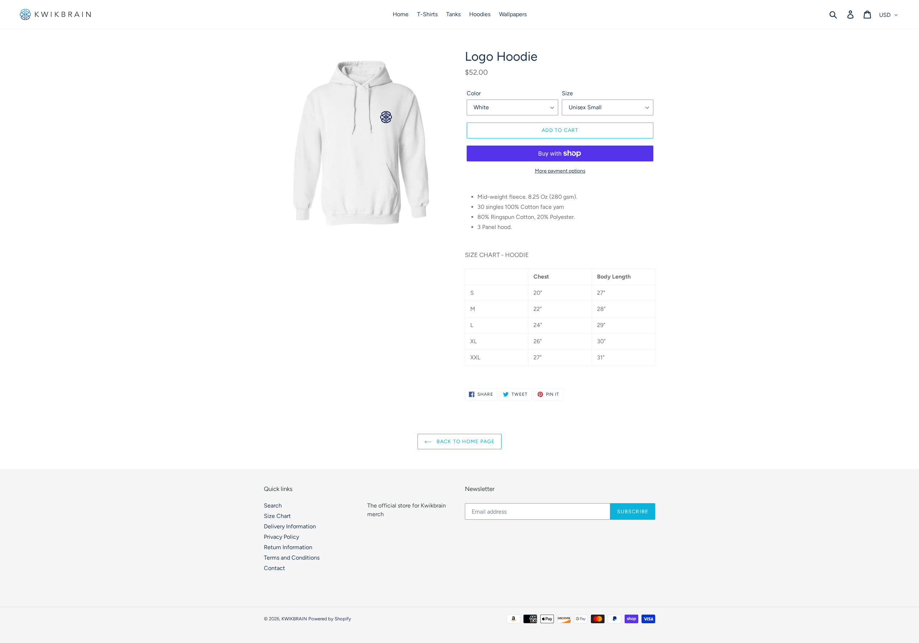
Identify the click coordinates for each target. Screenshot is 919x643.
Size (567, 93)
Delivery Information (290, 526)
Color (474, 93)
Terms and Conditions (291, 557)
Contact (274, 568)
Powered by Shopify (329, 618)
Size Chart (277, 516)
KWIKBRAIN (294, 618)
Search (273, 505)
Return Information (288, 547)
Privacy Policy (281, 536)
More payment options (560, 171)
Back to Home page (465, 441)
